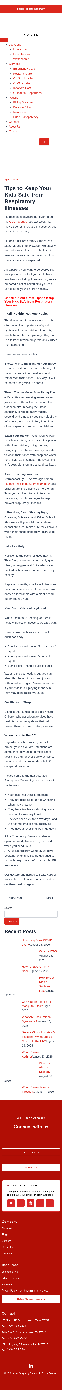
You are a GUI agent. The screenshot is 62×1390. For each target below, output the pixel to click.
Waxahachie (21, 59)
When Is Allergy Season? (44, 1067)
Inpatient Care (22, 88)
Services (14, 63)
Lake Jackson (22, 54)
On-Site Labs (21, 83)
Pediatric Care (22, 73)
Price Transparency (25, 117)
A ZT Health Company (31, 1117)
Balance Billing (22, 107)
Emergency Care (24, 68)
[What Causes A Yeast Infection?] (10, 1091)
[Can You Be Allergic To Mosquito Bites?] (10, 1006)
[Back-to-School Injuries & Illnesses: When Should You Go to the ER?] (10, 1036)
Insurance (19, 112)
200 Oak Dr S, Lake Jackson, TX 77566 (24, 1332)
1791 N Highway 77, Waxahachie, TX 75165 (25, 1344)
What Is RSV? (48, 951)
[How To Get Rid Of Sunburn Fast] (28, 981)
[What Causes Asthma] (10, 1056)
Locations (15, 44)
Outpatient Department (27, 93)
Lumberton (20, 49)
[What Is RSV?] (28, 955)
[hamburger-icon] (4, 40)
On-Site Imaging (23, 78)
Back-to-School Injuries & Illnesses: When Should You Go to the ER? (38, 1037)
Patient (13, 97)
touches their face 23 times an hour (27, 483)
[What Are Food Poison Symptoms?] (10, 1021)
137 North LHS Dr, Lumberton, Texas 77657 (25, 1320)
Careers (14, 121)
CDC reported (18, 221)
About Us (15, 126)
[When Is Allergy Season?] (28, 1067)
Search (8, 907)
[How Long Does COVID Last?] (10, 944)
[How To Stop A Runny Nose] (10, 970)
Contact (14, 131)
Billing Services (23, 102)
